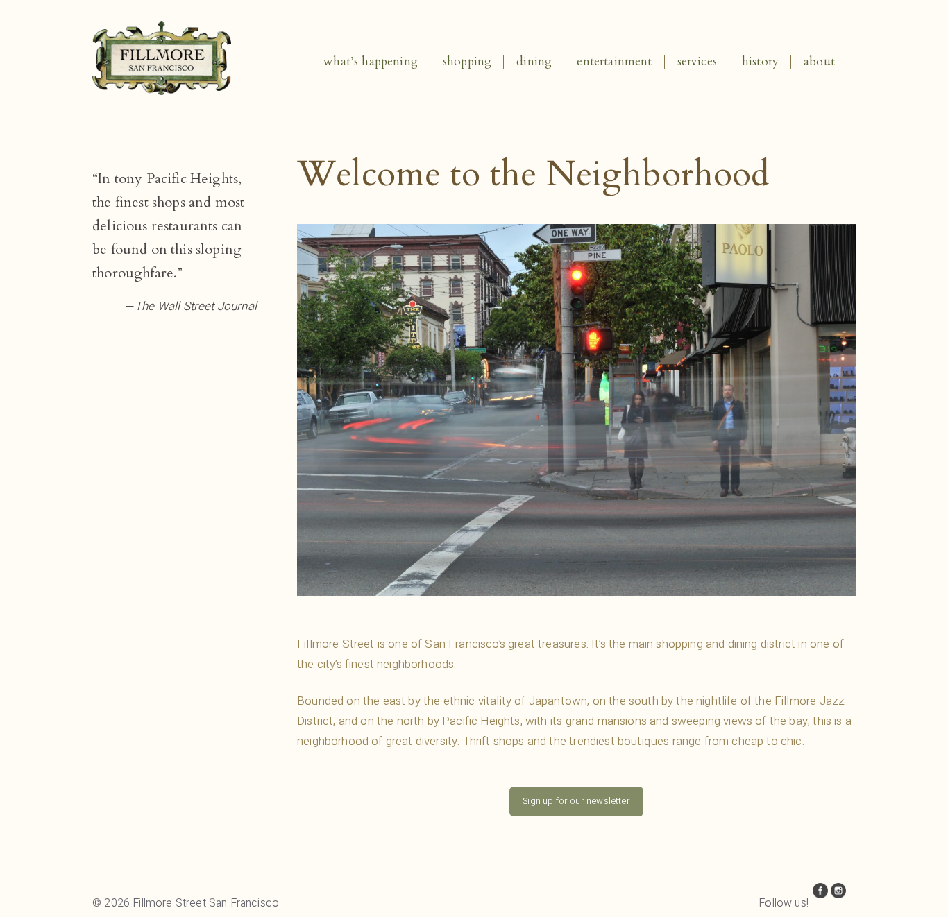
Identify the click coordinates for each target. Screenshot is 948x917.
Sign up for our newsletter (576, 800)
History (760, 61)
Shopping (467, 61)
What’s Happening (370, 61)
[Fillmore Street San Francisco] (161, 91)
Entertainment (614, 61)
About (819, 61)
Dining (534, 61)
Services (697, 61)
